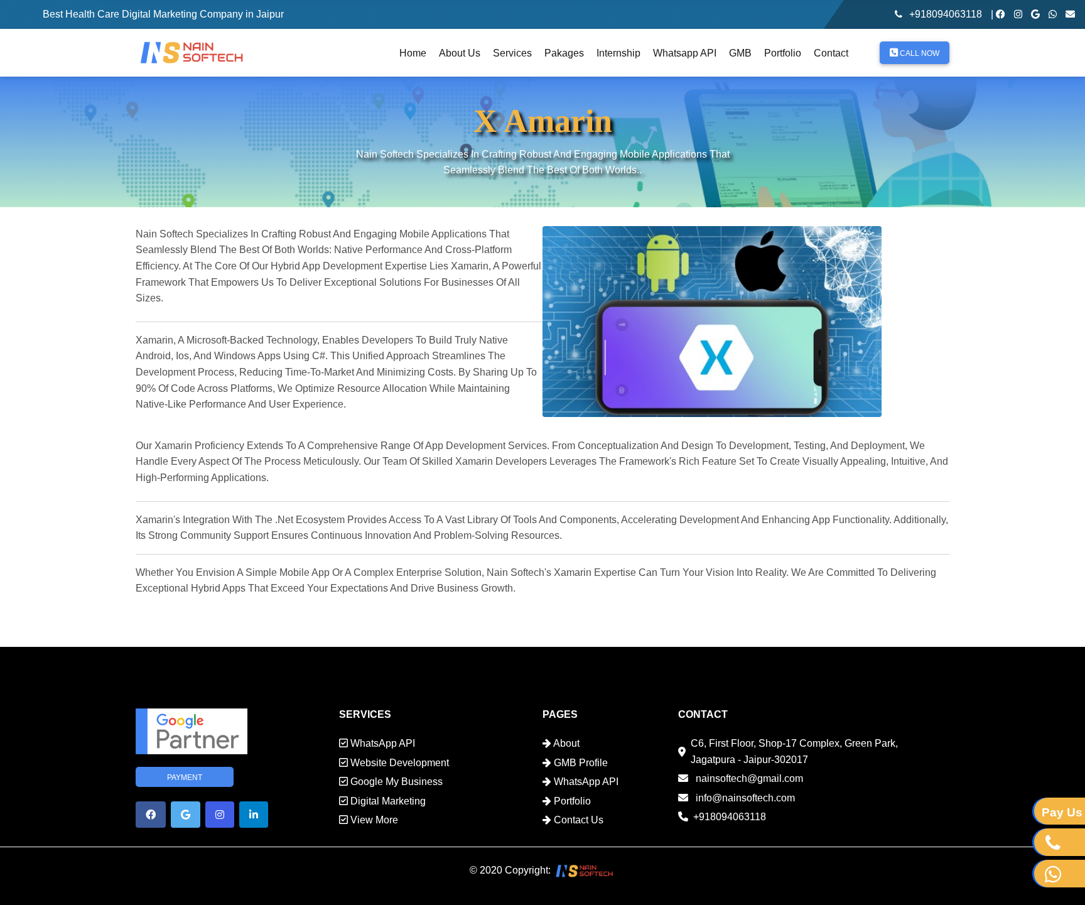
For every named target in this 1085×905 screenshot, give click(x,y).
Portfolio (782, 53)
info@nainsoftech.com (744, 798)
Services (512, 53)
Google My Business (395, 781)
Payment (184, 777)
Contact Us (577, 820)
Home (412, 53)
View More (373, 820)
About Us (459, 53)
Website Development (398, 762)
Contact (831, 53)
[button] (151, 814)
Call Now (918, 53)
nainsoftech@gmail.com (748, 778)
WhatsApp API (381, 743)
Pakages (564, 53)
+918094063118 (946, 14)
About (565, 743)
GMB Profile (579, 762)
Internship (618, 53)
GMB (740, 53)
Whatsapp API (684, 53)
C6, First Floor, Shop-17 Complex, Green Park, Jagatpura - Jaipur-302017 (794, 751)
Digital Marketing (387, 801)
